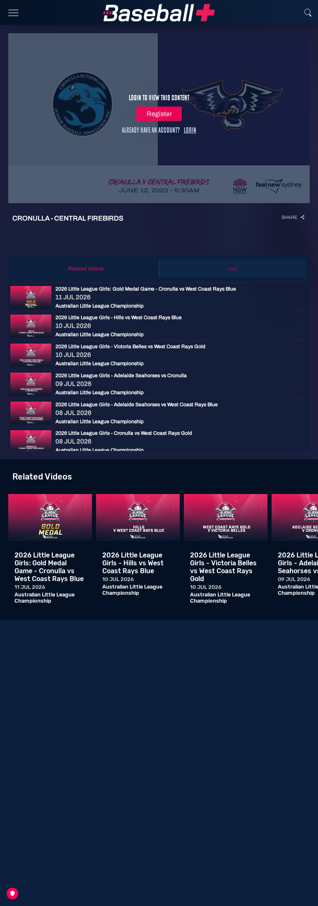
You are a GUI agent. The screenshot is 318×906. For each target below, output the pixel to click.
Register (159, 113)
